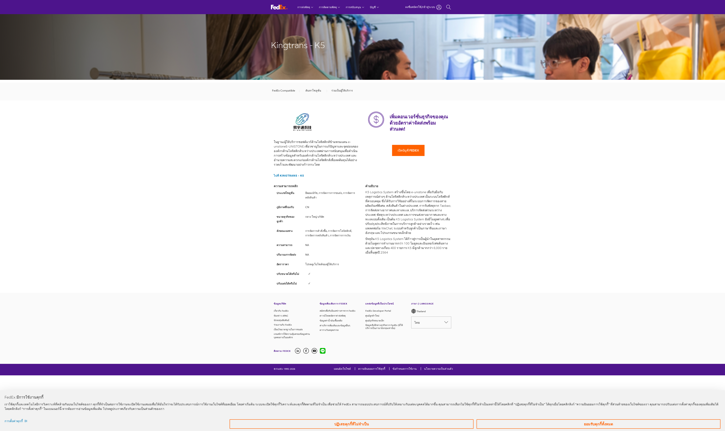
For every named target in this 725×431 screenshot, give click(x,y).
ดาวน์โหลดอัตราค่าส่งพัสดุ (333, 315)
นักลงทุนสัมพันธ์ (281, 320)
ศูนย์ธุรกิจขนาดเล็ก (374, 320)
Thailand (421, 311)
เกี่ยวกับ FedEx (281, 310)
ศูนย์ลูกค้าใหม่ (372, 315)
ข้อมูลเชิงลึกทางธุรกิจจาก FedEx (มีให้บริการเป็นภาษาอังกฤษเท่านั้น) (384, 327)
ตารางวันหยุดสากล (329, 330)
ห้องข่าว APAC (281, 315)
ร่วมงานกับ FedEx (283, 324)
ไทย (417, 322)
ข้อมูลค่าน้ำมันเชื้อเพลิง (331, 320)
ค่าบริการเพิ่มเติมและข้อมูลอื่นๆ (335, 325)
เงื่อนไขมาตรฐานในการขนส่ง (288, 329)
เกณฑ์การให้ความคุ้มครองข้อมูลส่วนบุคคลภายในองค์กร (292, 336)
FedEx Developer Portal (378, 310)
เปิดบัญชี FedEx (408, 150)
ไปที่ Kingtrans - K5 (289, 175)
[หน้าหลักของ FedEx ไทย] (283, 7)
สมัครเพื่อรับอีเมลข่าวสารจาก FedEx (338, 310)
